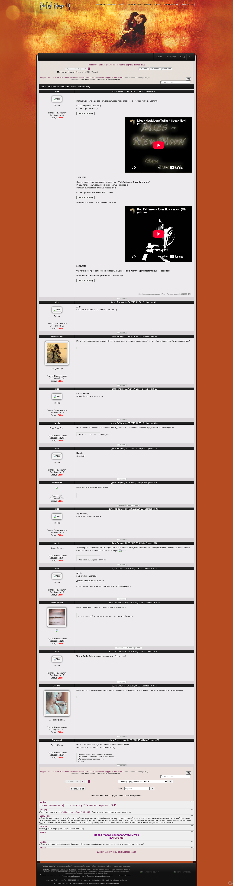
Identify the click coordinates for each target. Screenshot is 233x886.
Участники (111, 65)
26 (156, 483)
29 (155, 568)
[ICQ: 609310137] (138, 648)
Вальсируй (57, 740)
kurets (124, 880)
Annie (57, 543)
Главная (158, 57)
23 (156, 389)
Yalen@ (94, 72)
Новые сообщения (96, 65)
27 (158, 509)
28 (156, 543)
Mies (57, 91)
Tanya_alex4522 (83, 72)
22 (156, 336)
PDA (55, 883)
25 (156, 448)
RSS (190, 57)
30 (158, 603)
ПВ (70, 883)
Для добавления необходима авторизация (116, 852)
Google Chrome (113, 883)
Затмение (64, 869)
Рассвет (72, 869)
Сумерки (46, 869)
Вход (182, 57)
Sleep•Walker (57, 603)
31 (158, 651)
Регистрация (171, 57)
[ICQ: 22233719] (136, 505)
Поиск (137, 65)
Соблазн (57, 686)
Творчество (92, 77)
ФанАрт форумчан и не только (110, 77)
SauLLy (102, 880)
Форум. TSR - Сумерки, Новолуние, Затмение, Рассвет (62, 77)
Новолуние (55, 869)
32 (155, 686)
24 (156, 423)
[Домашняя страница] (129, 505)
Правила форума (125, 65)
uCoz (88, 880)
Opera (102, 883)
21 (156, 302)
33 (158, 740)
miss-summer (57, 336)
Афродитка (57, 483)
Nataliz (57, 423)
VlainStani (109, 880)
